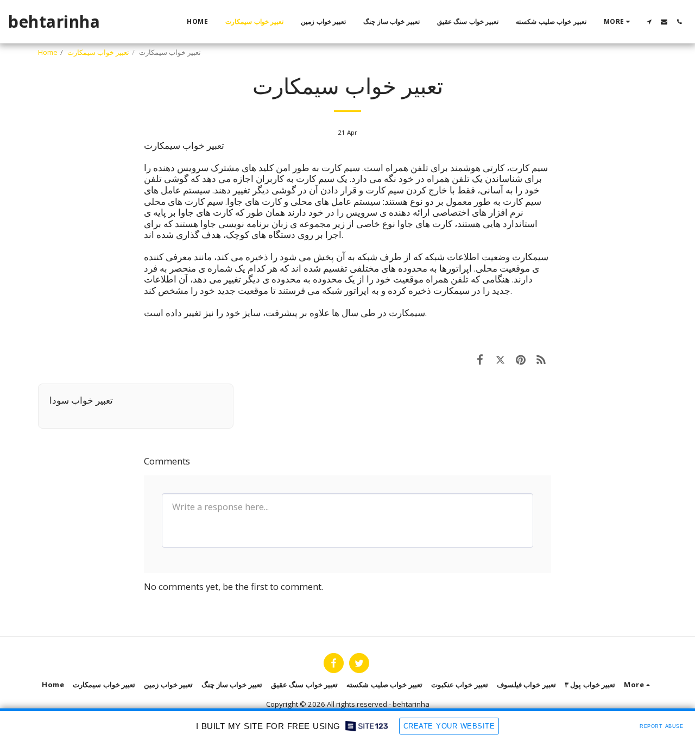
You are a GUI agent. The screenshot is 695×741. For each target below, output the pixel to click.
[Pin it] (520, 359)
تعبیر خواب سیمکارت (98, 52)
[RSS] (541, 359)
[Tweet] (500, 359)
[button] (649, 21)
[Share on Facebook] (480, 359)
